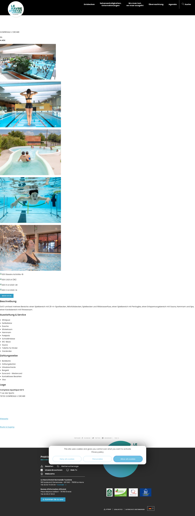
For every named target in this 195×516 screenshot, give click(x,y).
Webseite (4, 419)
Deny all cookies (67, 459)
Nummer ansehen (10, 402)
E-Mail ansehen (9, 409)
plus (116, 438)
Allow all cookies (128, 459)
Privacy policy (98, 452)
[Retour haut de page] (189, 503)
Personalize (97, 459)
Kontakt (60, 485)
